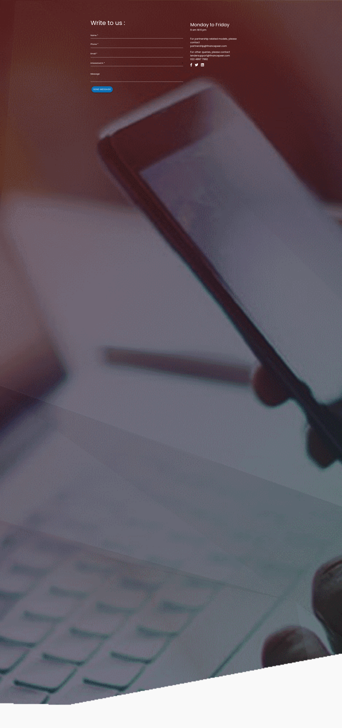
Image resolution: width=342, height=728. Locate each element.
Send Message (102, 89)
